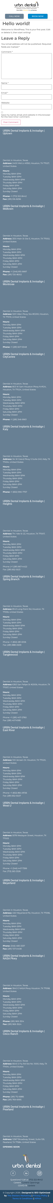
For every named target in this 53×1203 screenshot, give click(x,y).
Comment (7, 52)
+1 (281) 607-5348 (18, 347)
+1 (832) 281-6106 (18, 642)
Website (5, 103)
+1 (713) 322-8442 (18, 196)
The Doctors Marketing (19, 1195)
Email (4, 93)
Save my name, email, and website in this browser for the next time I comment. (25, 116)
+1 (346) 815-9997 (18, 271)
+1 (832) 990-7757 (18, 492)
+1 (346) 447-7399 (18, 868)
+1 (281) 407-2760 (18, 717)
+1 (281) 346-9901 (18, 419)
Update (31, 1185)
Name (5, 83)
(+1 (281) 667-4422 (18, 566)
